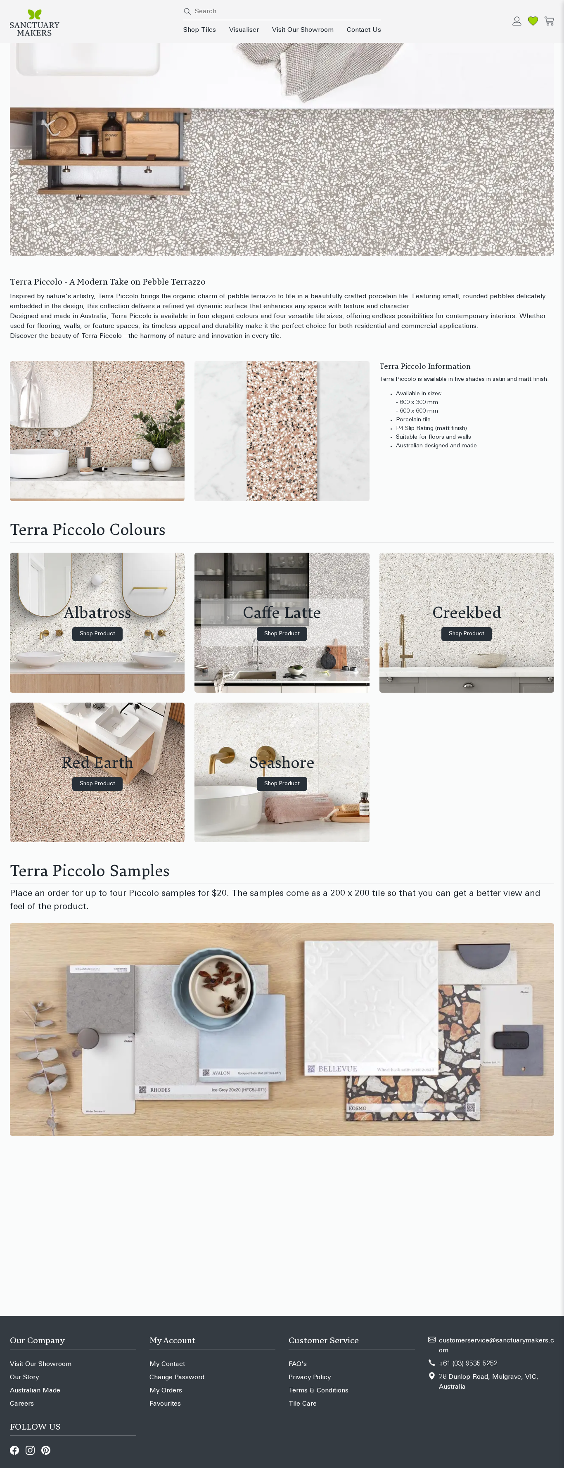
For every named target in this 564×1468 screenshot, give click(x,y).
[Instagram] (30, 1450)
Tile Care (303, 1404)
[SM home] (91, 23)
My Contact (167, 1364)
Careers (22, 1404)
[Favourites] (533, 21)
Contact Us (364, 30)
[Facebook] (14, 1450)
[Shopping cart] (549, 21)
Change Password (176, 1377)
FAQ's (298, 1364)
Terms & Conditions (318, 1390)
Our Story (24, 1377)
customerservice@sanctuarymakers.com (496, 1345)
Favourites (165, 1404)
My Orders (165, 1390)
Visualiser (244, 30)
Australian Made (35, 1390)
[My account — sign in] (516, 21)
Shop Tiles (199, 30)
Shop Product (97, 634)
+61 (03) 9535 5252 (468, 1364)
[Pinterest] (45, 1450)
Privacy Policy (310, 1377)
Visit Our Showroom (303, 30)
